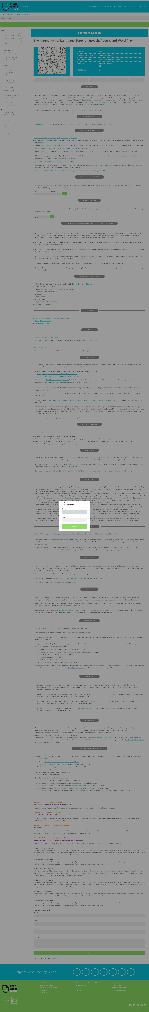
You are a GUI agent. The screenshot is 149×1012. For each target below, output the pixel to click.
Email (63, 517)
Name (64, 509)
